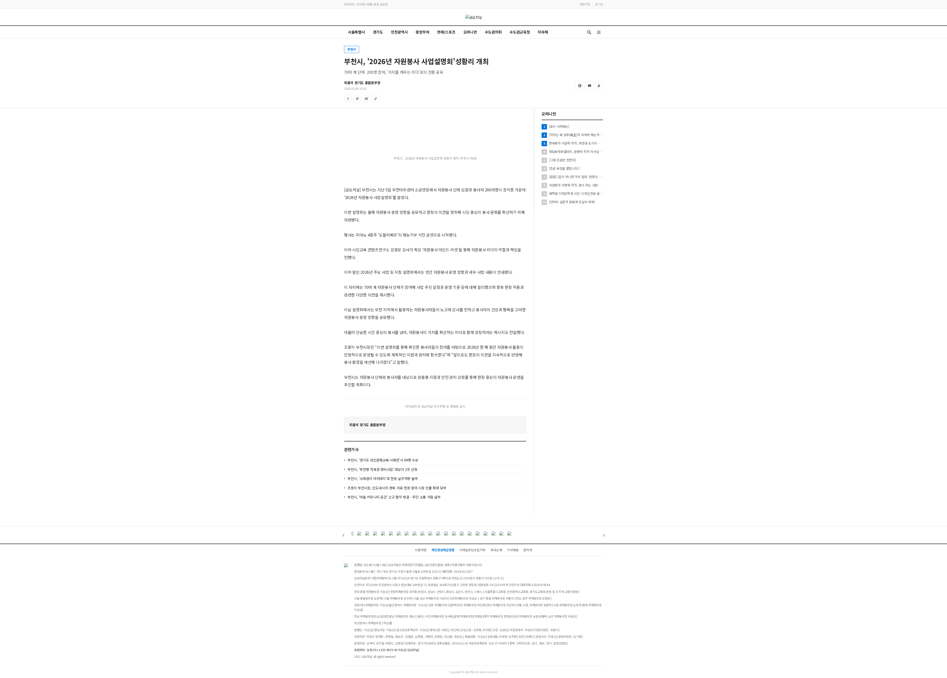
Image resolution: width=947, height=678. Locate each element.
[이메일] (589, 85)
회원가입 (585, 4)
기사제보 (512, 550)
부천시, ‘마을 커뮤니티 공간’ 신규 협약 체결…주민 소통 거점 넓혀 (393, 497)
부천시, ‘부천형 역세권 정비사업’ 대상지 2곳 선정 (382, 469)
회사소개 (496, 550)
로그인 (599, 4)
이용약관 (420, 550)
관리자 (527, 550)
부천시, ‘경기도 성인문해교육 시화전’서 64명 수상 (382, 460)
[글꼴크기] (599, 85)
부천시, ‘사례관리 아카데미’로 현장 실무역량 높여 (382, 478)
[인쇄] (580, 85)
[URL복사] (375, 99)
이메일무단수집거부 (472, 550)
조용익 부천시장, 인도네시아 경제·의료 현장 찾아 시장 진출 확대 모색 (396, 487)
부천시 (351, 49)
